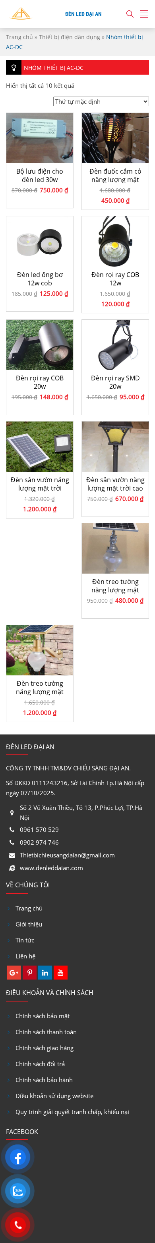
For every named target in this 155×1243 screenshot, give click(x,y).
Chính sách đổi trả (40, 1064)
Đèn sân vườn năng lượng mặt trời (40, 484)
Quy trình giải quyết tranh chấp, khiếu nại (72, 1112)
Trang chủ (19, 37)
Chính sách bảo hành (44, 1080)
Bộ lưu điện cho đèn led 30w (39, 175)
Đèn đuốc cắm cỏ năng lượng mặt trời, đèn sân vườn (115, 175)
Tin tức (24, 940)
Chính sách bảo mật (42, 1016)
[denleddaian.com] (20, 14)
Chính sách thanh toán (46, 1032)
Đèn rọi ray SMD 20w (115, 382)
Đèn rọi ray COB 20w (40, 382)
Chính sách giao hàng (44, 1048)
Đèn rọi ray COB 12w (115, 279)
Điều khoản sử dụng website (54, 1096)
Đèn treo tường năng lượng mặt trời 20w (115, 586)
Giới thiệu (28, 924)
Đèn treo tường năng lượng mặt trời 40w (40, 687)
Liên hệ (25, 956)
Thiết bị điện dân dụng (69, 37)
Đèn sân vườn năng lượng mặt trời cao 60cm (115, 484)
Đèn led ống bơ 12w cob (40, 279)
